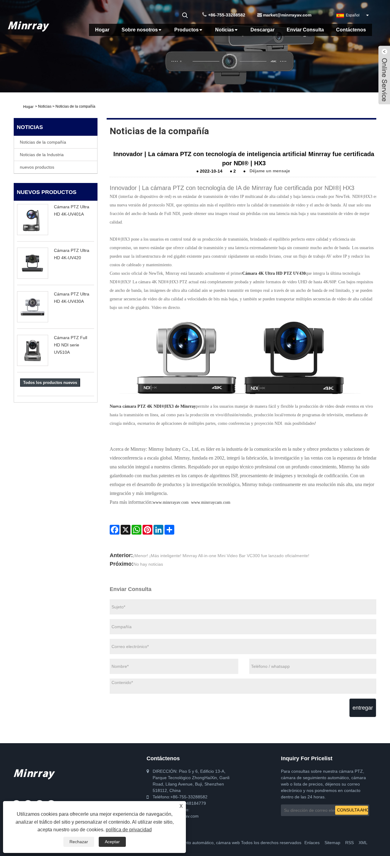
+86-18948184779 (188, 803)
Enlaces (312, 842)
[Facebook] (114, 530)
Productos (186, 29)
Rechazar (78, 841)
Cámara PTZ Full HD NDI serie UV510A (70, 345)
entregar (363, 708)
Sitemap (332, 842)
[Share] (169, 530)
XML (363, 842)
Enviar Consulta (305, 29)
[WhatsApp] (136, 530)
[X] (125, 530)
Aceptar (112, 841)
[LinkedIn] (158, 530)
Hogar (102, 29)
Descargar (262, 29)
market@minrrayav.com (287, 15)
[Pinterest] (147, 530)
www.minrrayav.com (171, 502)
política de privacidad (129, 829)
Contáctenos (351, 29)
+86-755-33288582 (226, 15)
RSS (349, 842)
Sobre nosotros (140, 29)
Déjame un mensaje (270, 171)
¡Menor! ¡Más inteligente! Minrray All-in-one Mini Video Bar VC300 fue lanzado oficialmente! (221, 555)
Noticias (224, 29)
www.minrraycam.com (210, 502)
